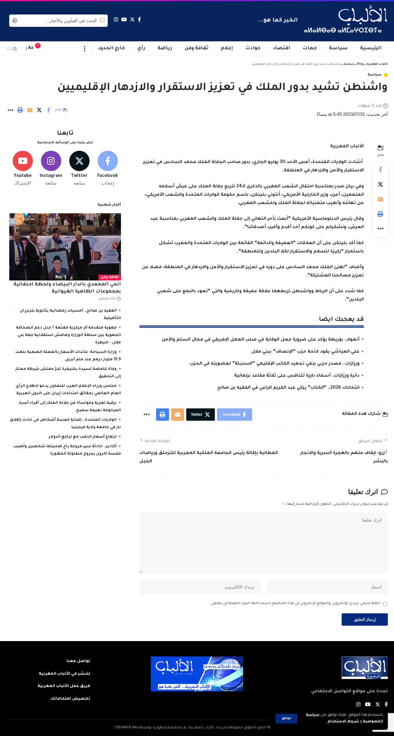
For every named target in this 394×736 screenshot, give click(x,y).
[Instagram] (116, 19)
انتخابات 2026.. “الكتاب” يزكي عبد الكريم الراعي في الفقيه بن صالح (288, 388)
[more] (85, 48)
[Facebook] (139, 19)
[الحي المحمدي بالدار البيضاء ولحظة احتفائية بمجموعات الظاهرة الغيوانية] (65, 246)
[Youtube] (22, 168)
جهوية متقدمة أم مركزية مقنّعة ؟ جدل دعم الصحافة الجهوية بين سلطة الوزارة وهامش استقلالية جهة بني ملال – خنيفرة (68, 335)
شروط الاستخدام (343, 722)
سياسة (375, 75)
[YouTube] (124, 19)
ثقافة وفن (110, 278)
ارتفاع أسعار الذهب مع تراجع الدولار (83, 437)
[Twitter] (132, 19)
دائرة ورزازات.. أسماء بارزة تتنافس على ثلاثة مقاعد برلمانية (297, 376)
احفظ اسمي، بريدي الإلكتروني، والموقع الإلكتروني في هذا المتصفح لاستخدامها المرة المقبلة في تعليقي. (295, 604)
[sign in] (50, 49)
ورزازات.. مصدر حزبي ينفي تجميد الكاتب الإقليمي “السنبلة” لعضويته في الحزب (275, 364)
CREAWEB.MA (125, 728)
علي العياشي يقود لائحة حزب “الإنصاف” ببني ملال (305, 352)
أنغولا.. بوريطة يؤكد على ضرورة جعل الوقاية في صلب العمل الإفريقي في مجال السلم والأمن (261, 339)
